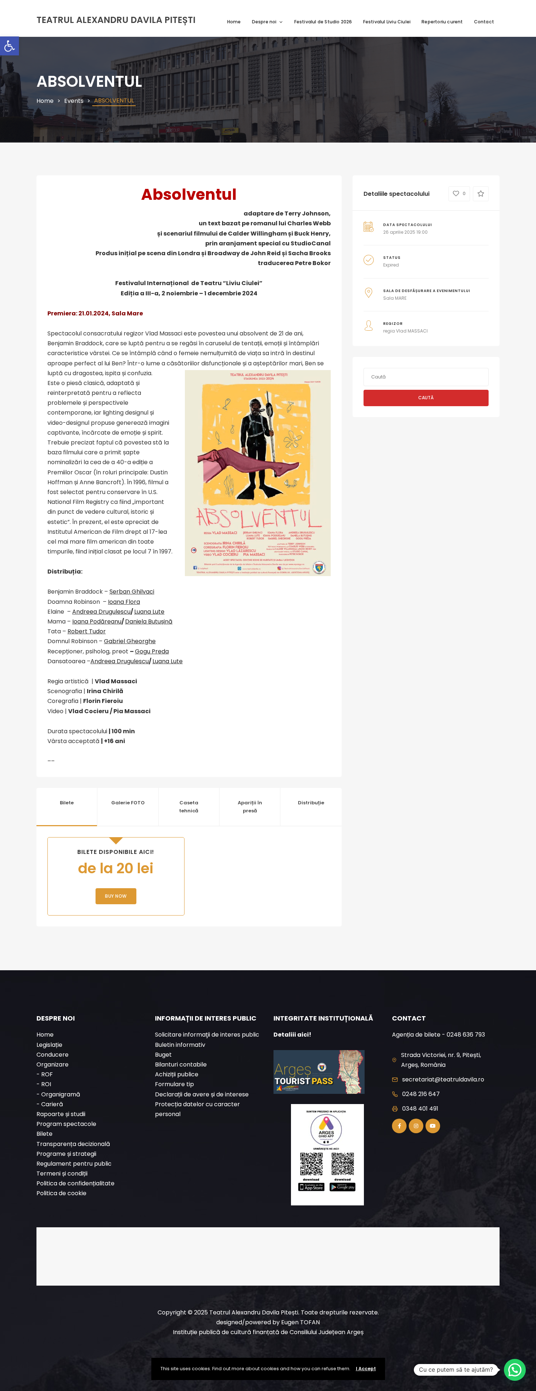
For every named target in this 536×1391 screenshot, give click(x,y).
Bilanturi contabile (181, 1064)
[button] (9, 45)
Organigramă (60, 1094)
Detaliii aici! (292, 1034)
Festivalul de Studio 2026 (323, 22)
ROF (47, 1074)
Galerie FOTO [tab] (128, 802)
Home (234, 22)
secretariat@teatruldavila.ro (443, 1079)
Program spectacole (66, 1124)
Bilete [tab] (67, 802)
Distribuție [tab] (311, 802)
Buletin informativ (180, 1045)
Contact (484, 22)
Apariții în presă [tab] (250, 806)
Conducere (52, 1054)
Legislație (49, 1045)
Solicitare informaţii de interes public (207, 1034)
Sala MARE (395, 298)
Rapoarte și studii (60, 1114)
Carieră (52, 1104)
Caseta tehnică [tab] (188, 806)
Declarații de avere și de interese (202, 1094)
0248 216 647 (421, 1094)
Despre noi (264, 22)
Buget (163, 1054)
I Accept (366, 1368)
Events (73, 101)
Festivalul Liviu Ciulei (387, 22)
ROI (46, 1084)
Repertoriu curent (442, 22)
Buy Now (116, 896)
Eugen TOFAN (300, 1322)
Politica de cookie (61, 1193)
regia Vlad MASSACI (405, 331)
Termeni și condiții (62, 1173)
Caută (426, 398)
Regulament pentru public (74, 1163)
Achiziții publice (176, 1074)
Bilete (44, 1134)
